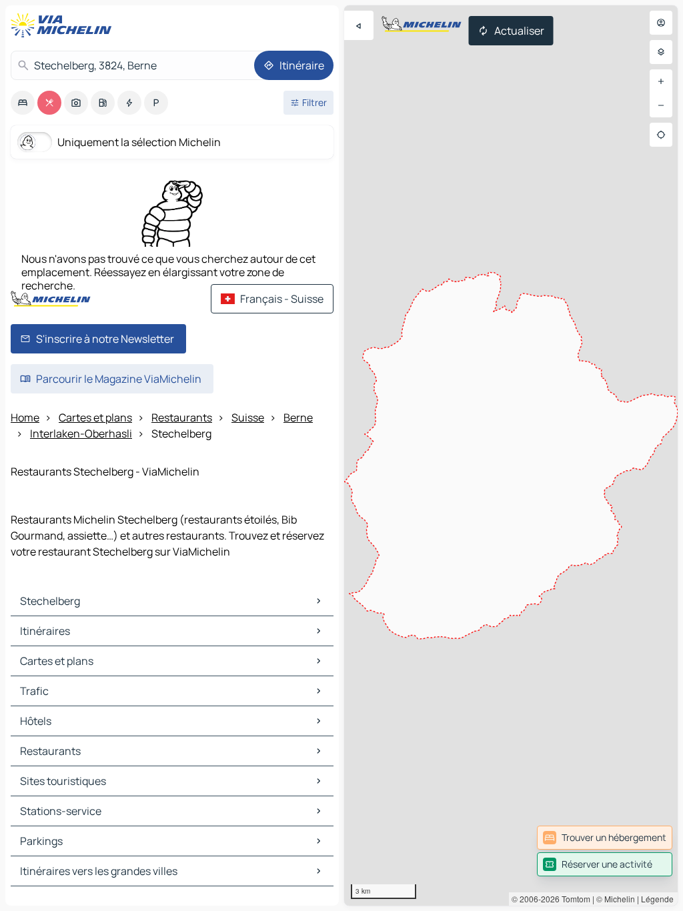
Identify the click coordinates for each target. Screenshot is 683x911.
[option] (23, 103)
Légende (657, 898)
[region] (511, 455)
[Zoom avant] (661, 81)
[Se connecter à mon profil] (661, 23)
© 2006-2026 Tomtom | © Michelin (573, 898)
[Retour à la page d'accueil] (64, 25)
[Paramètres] (661, 52)
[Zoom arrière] (661, 105)
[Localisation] (661, 135)
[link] (604, 838)
